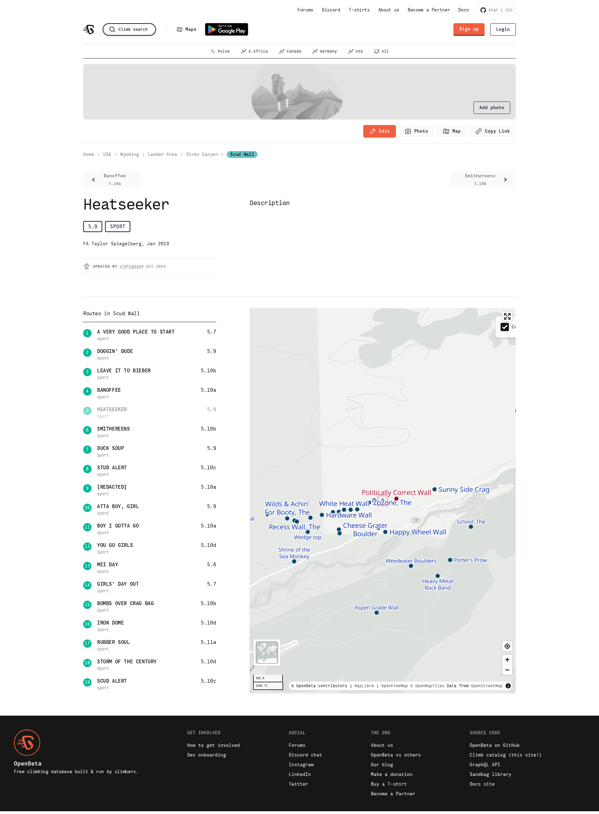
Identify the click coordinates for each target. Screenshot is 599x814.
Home (88, 154)
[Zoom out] (507, 670)
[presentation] (492, 107)
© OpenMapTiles (427, 685)
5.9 (92, 226)
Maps (191, 29)
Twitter (298, 784)
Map (456, 131)
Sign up (469, 29)
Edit (384, 131)
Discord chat (305, 755)
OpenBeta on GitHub (495, 745)
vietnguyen (132, 266)
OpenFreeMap (394, 685)
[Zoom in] (507, 660)
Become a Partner (429, 10)
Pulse (224, 51)
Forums (305, 10)
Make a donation (392, 774)
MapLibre (364, 685)
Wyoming (129, 154)
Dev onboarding (206, 755)
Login (503, 29)
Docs (463, 10)
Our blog (382, 765)
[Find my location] (507, 646)
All (385, 51)
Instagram (301, 765)
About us (388, 10)
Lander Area (162, 154)
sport (117, 226)
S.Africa (258, 51)
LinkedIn (300, 774)
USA (359, 51)
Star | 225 (499, 10)
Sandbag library (490, 774)
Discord (331, 10)
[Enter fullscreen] (507, 316)
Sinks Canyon (202, 154)
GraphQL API (485, 765)
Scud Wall (242, 154)
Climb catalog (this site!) (506, 755)
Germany (328, 51)
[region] (383, 500)
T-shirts (359, 10)
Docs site (482, 784)
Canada (294, 51)
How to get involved (213, 745)
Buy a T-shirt (389, 784)
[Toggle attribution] (508, 686)
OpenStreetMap (487, 685)
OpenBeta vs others (396, 755)
